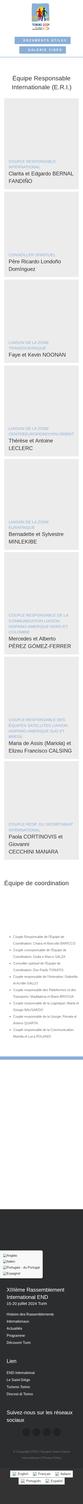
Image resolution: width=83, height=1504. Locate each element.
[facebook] (26, 1432)
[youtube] (47, 1432)
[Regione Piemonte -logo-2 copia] (41, 1068)
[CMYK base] (41, 1105)
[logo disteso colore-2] (41, 1084)
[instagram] (37, 1432)
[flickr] (57, 1432)
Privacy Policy (51, 1457)
